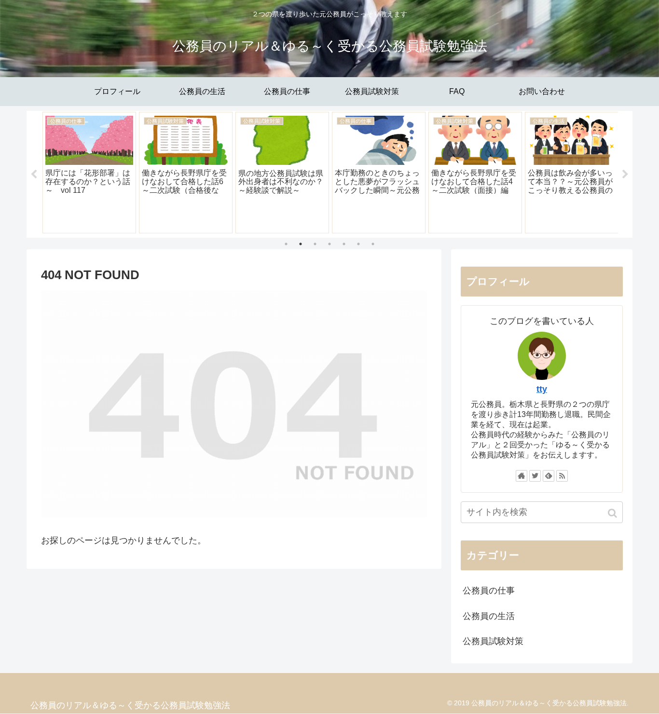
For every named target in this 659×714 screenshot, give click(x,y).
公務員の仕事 (489, 590)
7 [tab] (373, 244)
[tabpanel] (89, 172)
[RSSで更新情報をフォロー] (562, 476)
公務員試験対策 (493, 641)
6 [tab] (358, 244)
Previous (34, 174)
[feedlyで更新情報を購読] (548, 476)
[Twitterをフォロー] (535, 476)
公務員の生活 (489, 616)
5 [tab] (344, 244)
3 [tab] (315, 244)
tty (541, 389)
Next (625, 174)
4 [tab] (329, 244)
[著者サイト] (521, 476)
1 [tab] (286, 244)
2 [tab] (300, 244)
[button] (613, 513)
